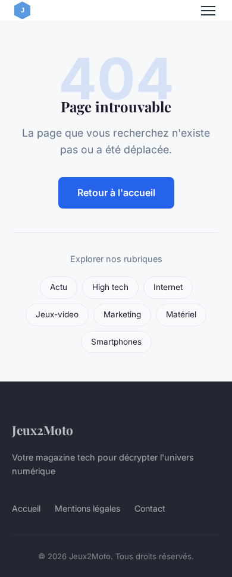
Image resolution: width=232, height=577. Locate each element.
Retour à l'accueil (116, 192)
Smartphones (116, 341)
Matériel (181, 314)
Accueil (26, 508)
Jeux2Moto (42, 429)
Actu (58, 287)
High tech (110, 287)
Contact (149, 508)
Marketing (122, 314)
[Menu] (208, 10)
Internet (168, 287)
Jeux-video (57, 314)
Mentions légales (87, 508)
